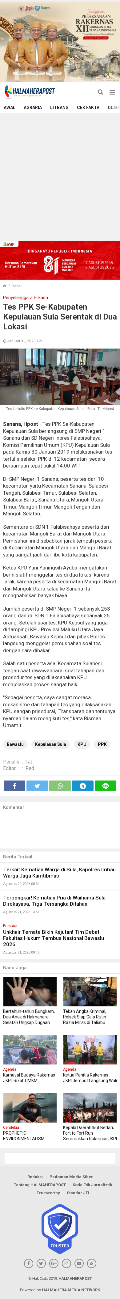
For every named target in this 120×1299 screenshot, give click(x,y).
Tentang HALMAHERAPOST (40, 1185)
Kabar (17, 286)
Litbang (59, 107)
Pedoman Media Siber (71, 1177)
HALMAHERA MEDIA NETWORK (71, 1290)
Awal (9, 107)
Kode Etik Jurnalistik (92, 1185)
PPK (102, 744)
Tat (29, 762)
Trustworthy (48, 1193)
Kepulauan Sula (50, 744)
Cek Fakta (88, 107)
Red (30, 768)
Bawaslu (15, 744)
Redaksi (35, 1177)
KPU (82, 744)
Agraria (33, 107)
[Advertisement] (60, 176)
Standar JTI (78, 1193)
